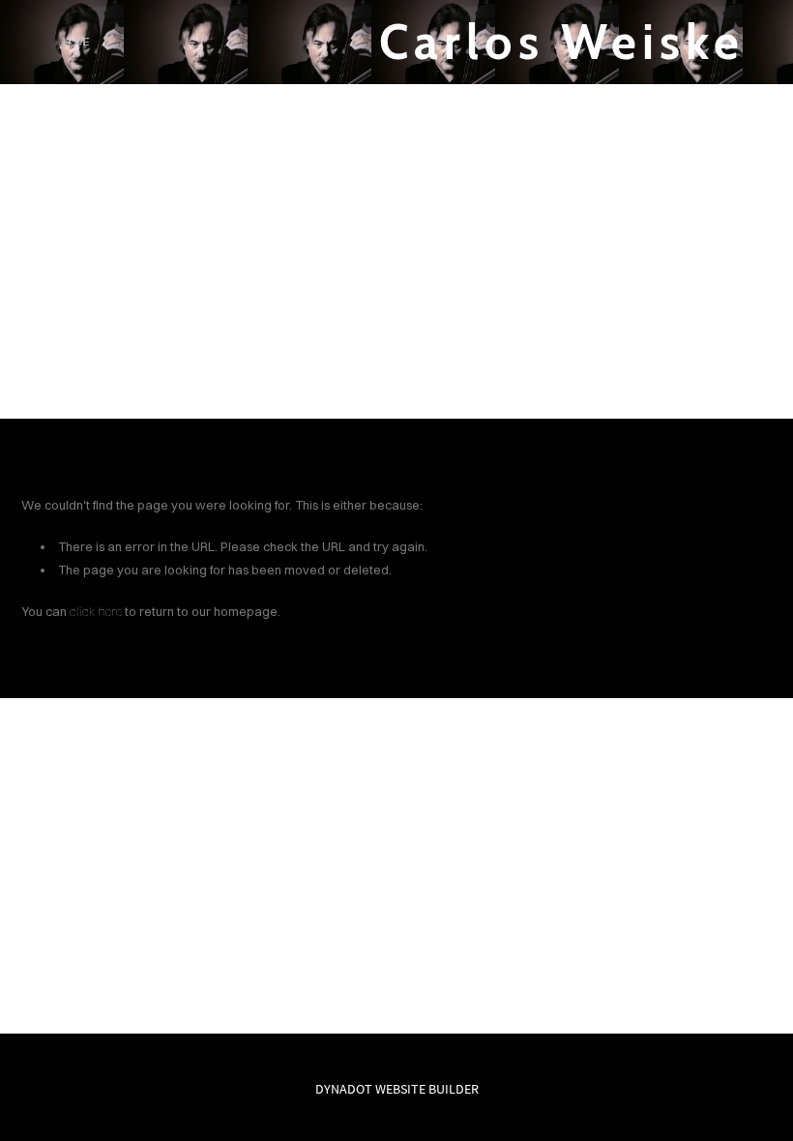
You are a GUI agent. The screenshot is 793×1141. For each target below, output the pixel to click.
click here (96, 611)
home (75, 41)
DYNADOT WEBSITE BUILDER (397, 1088)
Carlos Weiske (562, 42)
